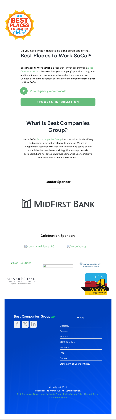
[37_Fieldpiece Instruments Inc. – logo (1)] (58, 266)
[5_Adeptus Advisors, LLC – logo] (39, 246)
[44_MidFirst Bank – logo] (58, 192)
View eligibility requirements (48, 91)
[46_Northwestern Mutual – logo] (95, 263)
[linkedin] (33, 324)
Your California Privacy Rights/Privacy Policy (62, 394)
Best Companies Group (49, 139)
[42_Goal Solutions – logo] (21, 263)
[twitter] (25, 324)
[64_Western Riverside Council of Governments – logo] (95, 274)
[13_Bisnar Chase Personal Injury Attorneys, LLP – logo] (21, 277)
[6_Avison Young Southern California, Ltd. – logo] (76, 246)
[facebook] (17, 324)
